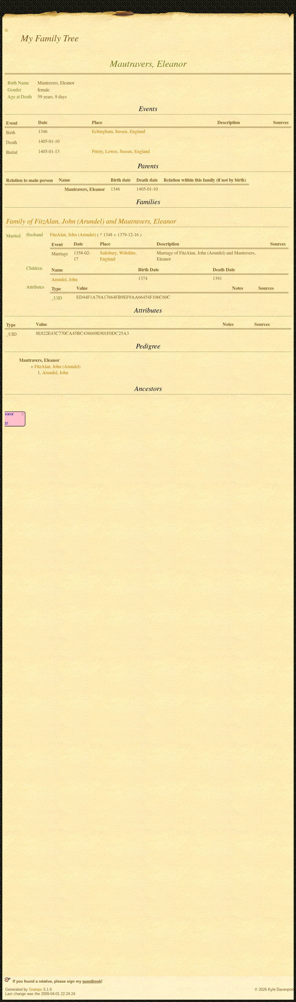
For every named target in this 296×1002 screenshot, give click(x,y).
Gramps (35, 989)
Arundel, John (64, 279)
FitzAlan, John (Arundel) (73, 234)
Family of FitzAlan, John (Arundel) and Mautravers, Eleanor (91, 220)
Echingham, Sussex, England (118, 131)
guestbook (91, 981)
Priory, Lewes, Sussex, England (121, 151)
